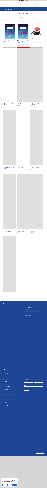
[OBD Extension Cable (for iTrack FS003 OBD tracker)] (23, 201)
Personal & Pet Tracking (27, 315)
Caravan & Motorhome (27, 312)
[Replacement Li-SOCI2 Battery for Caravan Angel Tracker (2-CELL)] (9, 137)
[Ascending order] (27, 17)
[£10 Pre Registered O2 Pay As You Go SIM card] (23, 31)
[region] (9, 482)
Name (25, 487)
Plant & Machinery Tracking (28, 313)
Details (15, 44)
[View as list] (24, 21)
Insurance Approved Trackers (28, 310)
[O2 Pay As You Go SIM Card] (9, 31)
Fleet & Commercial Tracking (28, 307)
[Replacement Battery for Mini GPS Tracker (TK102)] (9, 201)
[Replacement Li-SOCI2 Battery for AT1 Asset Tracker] (23, 137)
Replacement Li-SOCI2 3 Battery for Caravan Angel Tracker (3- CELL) (36, 167)
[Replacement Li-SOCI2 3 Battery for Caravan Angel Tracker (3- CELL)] (36, 137)
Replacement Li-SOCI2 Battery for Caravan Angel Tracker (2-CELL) (9, 167)
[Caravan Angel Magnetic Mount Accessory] (36, 201)
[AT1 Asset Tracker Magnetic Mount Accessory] (9, 264)
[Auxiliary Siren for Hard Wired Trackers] (36, 30)
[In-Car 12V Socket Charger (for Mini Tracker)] (9, 74)
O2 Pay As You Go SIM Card (9, 40)
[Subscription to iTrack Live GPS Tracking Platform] (36, 74)
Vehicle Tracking (26, 305)
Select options (32, 108)
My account (5, 487)
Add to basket (5, 44)
